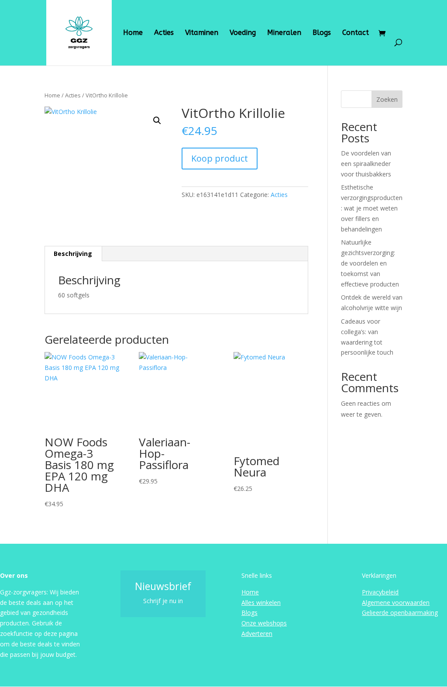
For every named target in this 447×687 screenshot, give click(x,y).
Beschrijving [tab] (73, 253)
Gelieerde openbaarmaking (400, 612)
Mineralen (284, 33)
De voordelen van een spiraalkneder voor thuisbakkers (366, 163)
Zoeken (387, 99)
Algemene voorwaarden (396, 602)
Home (133, 33)
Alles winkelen (261, 602)
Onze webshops (264, 623)
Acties (164, 33)
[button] (157, 120)
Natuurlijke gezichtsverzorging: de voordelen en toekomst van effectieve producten (370, 263)
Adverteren (256, 633)
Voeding (243, 33)
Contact (355, 33)
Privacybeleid (380, 592)
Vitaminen (201, 33)
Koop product (219, 158)
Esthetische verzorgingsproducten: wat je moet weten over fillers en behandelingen (371, 208)
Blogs (322, 33)
